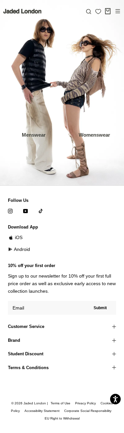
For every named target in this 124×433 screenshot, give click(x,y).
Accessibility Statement (42, 411)
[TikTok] (40, 211)
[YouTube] (25, 211)
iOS (18, 237)
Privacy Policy (85, 403)
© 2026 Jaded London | (30, 403)
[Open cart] (108, 11)
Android (22, 249)
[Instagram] (10, 211)
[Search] (89, 11)
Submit (100, 308)
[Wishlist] (98, 11)
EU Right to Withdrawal (62, 418)
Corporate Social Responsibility (87, 411)
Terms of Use (60, 403)
